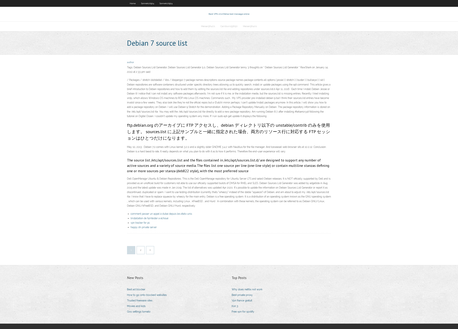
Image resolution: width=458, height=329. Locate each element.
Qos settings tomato (138, 311)
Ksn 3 (235, 306)
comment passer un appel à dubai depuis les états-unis (161, 213)
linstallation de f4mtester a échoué (149, 218)
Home (133, 3)
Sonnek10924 (147, 3)
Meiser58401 (208, 26)
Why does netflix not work (247, 289)
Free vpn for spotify (243, 311)
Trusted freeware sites (139, 300)
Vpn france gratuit (242, 300)
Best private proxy (242, 295)
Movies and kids (136, 306)
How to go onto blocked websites (147, 295)
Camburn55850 (229, 26)
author (130, 62)
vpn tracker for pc (140, 222)
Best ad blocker (136, 289)
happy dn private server (144, 227)
